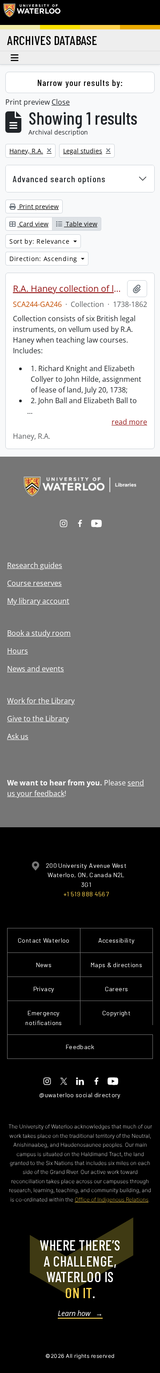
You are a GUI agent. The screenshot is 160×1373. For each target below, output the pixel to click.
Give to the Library (38, 718)
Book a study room (39, 633)
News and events (35, 669)
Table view (80, 224)
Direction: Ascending (44, 258)
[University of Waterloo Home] (32, 12)
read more (129, 422)
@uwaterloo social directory (80, 1095)
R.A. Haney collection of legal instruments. (68, 288)
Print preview (38, 206)
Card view (32, 224)
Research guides (34, 565)
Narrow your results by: (80, 82)
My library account (38, 601)
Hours (17, 651)
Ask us (17, 736)
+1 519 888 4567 (86, 894)
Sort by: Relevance (40, 241)
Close (61, 102)
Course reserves (34, 583)
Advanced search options (59, 178)
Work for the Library (41, 701)
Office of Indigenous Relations (111, 1199)
